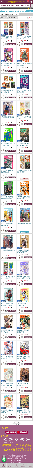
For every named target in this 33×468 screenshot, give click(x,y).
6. (24, 91)
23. (8, 331)
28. (24, 384)
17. (8, 250)
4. (24, 64)
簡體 (22, 5)
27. (8, 384)
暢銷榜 (3, 5)
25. (8, 358)
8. (24, 118)
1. (8, 38)
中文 (13, 5)
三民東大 (28, 5)
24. (24, 331)
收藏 (16, 467)
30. (24, 411)
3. (8, 64)
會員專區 (29, 467)
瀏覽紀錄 (23, 467)
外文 (17, 5)
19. (8, 278)
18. (24, 251)
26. (24, 358)
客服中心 (10, 467)
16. (24, 223)
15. (8, 224)
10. (24, 144)
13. (8, 198)
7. (8, 117)
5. (7, 91)
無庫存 (3, 44)
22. (24, 304)
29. (8, 411)
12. (24, 171)
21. (8, 304)
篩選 (29, 11)
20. (24, 278)
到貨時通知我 (25, 232)
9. (8, 145)
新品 (8, 5)
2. (24, 38)
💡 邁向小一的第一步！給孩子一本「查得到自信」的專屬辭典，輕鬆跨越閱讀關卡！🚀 (28, 8)
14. (24, 198)
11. (8, 171)
